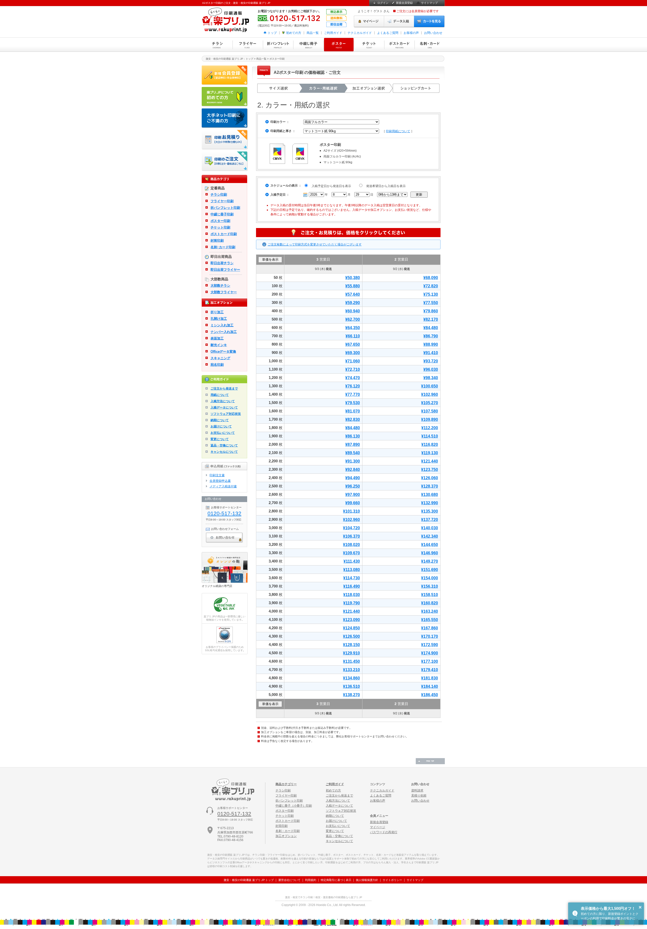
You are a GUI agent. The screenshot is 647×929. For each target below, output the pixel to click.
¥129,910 (351, 653)
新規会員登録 (404, 2)
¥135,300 (429, 511)
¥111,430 (351, 561)
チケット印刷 (369, 44)
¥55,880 (352, 286)
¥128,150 (351, 645)
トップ (272, 33)
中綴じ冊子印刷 (308, 44)
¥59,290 (352, 303)
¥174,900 (429, 653)
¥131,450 (351, 661)
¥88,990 (430, 344)
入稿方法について (223, 401)
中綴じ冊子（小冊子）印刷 (293, 805)
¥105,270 (429, 403)
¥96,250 (352, 486)
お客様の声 (411, 33)
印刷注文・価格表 (225, 161)
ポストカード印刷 (399, 44)
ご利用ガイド (333, 33)
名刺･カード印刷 (223, 247)
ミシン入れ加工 (222, 325)
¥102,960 (429, 394)
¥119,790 (351, 603)
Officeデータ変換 (223, 351)
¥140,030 (429, 528)
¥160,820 (429, 603)
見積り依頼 (418, 795)
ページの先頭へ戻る (430, 761)
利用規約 (310, 879)
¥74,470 (352, 378)
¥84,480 (430, 328)
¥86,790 (430, 336)
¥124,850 (351, 628)
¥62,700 (352, 319)
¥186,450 (429, 695)
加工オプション (286, 836)
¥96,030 (430, 369)
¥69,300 (352, 353)
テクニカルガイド (360, 33)
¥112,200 (429, 428)
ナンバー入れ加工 (224, 332)
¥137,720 (429, 519)
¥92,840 (352, 469)
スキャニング (220, 358)
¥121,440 (429, 461)
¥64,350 (352, 328)
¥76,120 (352, 386)
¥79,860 (430, 311)
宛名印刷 (217, 365)
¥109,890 (429, 419)
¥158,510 (429, 595)
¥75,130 (430, 294)
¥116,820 (429, 444)
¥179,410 (429, 670)
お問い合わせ (433, 33)
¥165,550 (429, 620)
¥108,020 (351, 544)
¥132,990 (429, 503)
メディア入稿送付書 (223, 486)
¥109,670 (351, 553)
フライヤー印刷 (248, 44)
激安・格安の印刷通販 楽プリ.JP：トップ (229, 58)
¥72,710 (352, 369)
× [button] (640, 907)
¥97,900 (352, 494)
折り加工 (217, 312)
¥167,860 (429, 628)
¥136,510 (351, 686)
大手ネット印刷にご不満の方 (225, 118)
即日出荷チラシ (222, 263)
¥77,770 (352, 394)
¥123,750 (429, 469)
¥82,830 (352, 419)
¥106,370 (351, 536)
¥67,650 (352, 344)
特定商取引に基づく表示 (336, 879)
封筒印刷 (217, 240)
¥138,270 (351, 695)
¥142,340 (429, 536)
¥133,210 (351, 670)
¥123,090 (351, 620)
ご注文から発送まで (224, 388)
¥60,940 (352, 311)
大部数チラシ (220, 285)
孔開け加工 (219, 319)
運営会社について (289, 879)
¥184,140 (429, 686)
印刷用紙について (398, 131)
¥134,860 (351, 678)
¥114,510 (429, 436)
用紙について (220, 395)
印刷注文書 (217, 475)
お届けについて (221, 426)
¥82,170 (430, 319)
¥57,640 (352, 294)
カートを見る (429, 21)
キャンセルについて (224, 452)
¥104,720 (351, 528)
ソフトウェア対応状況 (226, 414)
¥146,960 (429, 553)
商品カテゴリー (286, 784)
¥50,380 (352, 278)
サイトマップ (429, 2)
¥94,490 (352, 478)
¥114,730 (351, 578)
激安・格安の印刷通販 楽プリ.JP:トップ (249, 879)
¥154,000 (429, 578)
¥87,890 (352, 444)
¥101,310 (351, 511)
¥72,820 (430, 286)
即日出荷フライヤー (225, 269)
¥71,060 (352, 361)
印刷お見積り (225, 140)
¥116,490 (351, 586)
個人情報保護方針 (367, 879)
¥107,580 (429, 411)
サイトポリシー (392, 879)
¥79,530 (352, 403)
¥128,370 (429, 486)
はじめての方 (225, 97)
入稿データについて (224, 407)
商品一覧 (313, 33)
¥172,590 (429, 645)
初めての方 (293, 33)
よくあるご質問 (387, 33)
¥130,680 (429, 494)
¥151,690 (429, 570)
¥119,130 (429, 453)
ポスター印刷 (339, 44)
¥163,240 (429, 611)
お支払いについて (223, 433)
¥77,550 (430, 303)
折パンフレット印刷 (278, 44)
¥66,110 (352, 336)
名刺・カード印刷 (429, 44)
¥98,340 (430, 378)
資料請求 (417, 790)
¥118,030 (351, 595)
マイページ (369, 21)
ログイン (382, 2)
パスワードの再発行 (383, 832)
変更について (220, 439)
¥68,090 (430, 278)
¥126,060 (429, 478)
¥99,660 (352, 503)
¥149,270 (429, 561)
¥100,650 (429, 386)
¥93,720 (430, 361)
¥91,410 (430, 353)
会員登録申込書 (220, 480)
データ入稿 (399, 21)
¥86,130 (352, 436)
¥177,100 (429, 661)
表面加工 (217, 338)
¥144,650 (429, 544)
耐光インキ (219, 345)
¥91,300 (352, 461)
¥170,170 (429, 636)
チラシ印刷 (217, 44)
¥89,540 (352, 453)
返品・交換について (224, 445)
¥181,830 (429, 678)
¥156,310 (429, 586)
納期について (220, 420)
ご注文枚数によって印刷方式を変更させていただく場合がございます (315, 244)
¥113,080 (351, 570)
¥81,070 (352, 411)
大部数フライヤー (224, 292)
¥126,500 (351, 636)
